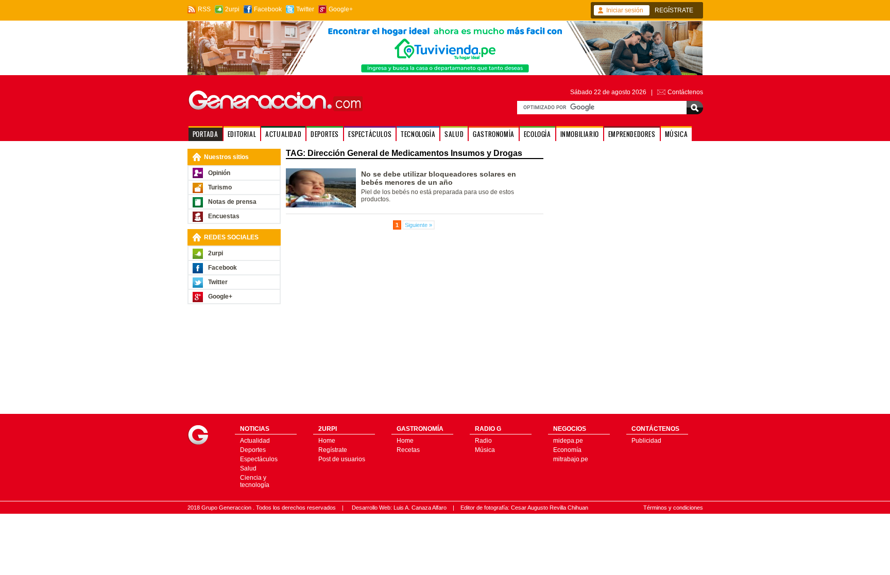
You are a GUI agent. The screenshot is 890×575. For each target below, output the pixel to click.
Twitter (305, 9)
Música (485, 450)
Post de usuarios (341, 459)
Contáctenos (685, 92)
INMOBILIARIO (579, 134)
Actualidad (255, 440)
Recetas (408, 450)
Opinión (219, 173)
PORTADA (205, 134)
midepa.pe (568, 440)
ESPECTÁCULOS (369, 134)
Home (326, 440)
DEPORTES (325, 134)
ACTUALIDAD (283, 134)
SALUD (454, 134)
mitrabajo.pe (570, 459)
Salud (248, 468)
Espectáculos (259, 459)
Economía (567, 450)
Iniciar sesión (624, 10)
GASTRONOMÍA (494, 134)
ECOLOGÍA (537, 134)
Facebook (268, 9)
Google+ (341, 9)
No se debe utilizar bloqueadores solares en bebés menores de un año (438, 178)
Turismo (220, 187)
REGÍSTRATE (674, 10)
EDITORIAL (242, 134)
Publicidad (646, 440)
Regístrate (332, 450)
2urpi (232, 9)
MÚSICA (676, 134)
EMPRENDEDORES (632, 134)
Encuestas (223, 216)
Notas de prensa (232, 201)
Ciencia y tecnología (254, 481)
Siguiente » (418, 225)
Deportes (253, 450)
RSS (204, 9)
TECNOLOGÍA (418, 134)
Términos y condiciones (673, 507)
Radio (483, 440)
